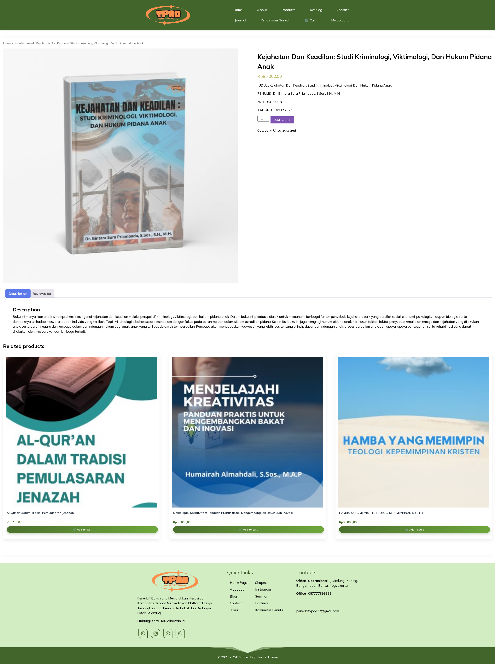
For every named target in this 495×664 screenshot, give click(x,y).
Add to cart (282, 120)
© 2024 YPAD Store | (234, 657)
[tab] (18, 293)
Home (7, 43)
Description (18, 294)
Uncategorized (24, 43)
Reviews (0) (42, 294)
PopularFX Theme (264, 657)
